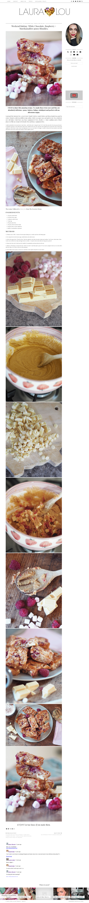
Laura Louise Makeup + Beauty (17, 901)
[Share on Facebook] (8, 828)
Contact (15, 1)
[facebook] (74, 52)
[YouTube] (75, 1)
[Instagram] (71, 1)
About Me (23, 1)
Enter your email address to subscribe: (74, 60)
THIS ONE (23, 209)
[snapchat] (71, 55)
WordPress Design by (76, 901)
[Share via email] (7, 828)
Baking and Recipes (39, 23)
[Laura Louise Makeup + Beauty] (44, 10)
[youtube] (74, 55)
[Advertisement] (76, 79)
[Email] (80, 1)
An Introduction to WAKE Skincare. (51, 834)
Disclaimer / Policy (40, 1)
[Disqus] (34, 859)
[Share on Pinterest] (12, 828)
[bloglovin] (77, 52)
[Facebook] (77, 1)
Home (8, 1)
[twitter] (68, 52)
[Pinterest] (73, 1)
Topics (30, 1)
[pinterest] (80, 52)
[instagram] (71, 52)
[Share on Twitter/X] (10, 828)
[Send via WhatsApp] (14, 828)
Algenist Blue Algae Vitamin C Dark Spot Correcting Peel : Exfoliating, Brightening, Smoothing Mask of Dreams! (19, 835)
